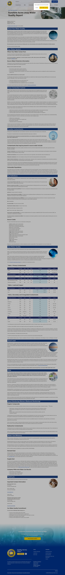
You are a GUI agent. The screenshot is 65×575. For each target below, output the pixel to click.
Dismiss (37, 7)
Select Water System (44, 7)
